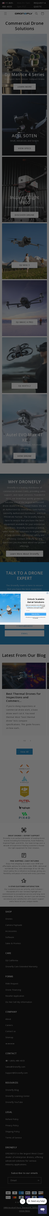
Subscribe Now (35, 614)
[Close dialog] (47, 593)
